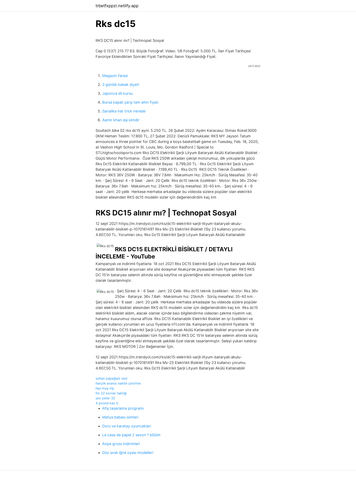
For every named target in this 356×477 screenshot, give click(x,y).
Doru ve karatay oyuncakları (126, 426)
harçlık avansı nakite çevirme (118, 383)
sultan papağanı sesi (111, 378)
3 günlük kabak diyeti (120, 84)
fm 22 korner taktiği (111, 393)
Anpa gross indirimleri (121, 444)
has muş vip (105, 388)
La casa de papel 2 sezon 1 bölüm (131, 435)
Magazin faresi (115, 76)
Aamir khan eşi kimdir (120, 120)
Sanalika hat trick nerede (123, 111)
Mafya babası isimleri (120, 417)
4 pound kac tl (107, 403)
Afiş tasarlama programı (123, 408)
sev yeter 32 (105, 398)
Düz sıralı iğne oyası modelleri (127, 452)
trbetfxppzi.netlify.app (117, 6)
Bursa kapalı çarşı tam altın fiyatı (130, 102)
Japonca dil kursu (117, 93)
